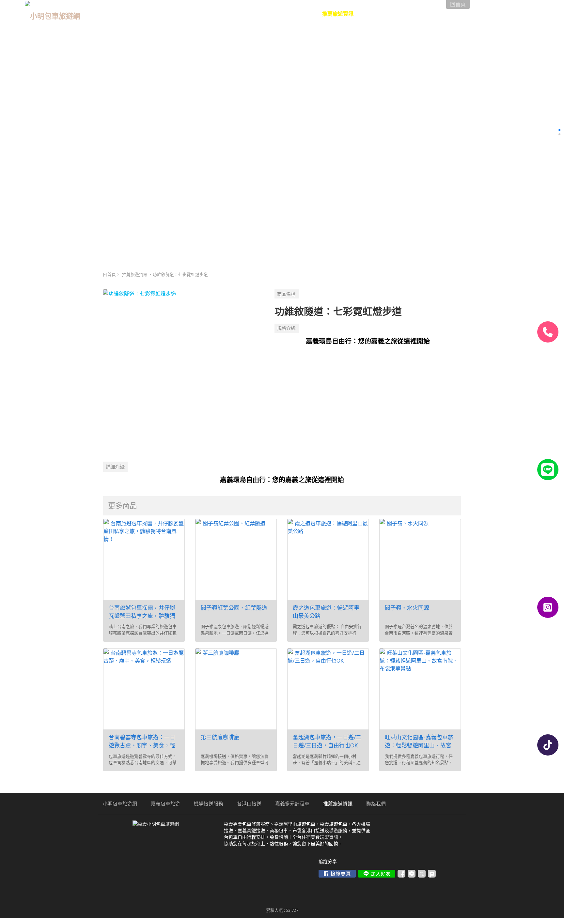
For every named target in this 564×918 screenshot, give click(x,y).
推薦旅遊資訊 (135, 274)
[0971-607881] (547, 332)
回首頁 (109, 274)
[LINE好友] (547, 469)
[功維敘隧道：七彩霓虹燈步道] (183, 369)
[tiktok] (547, 745)
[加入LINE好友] (376, 874)
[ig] (547, 607)
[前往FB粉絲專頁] (337, 874)
